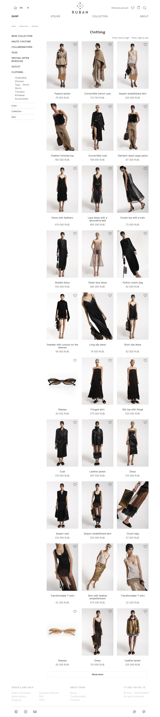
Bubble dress (62, 282)
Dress (133, 471)
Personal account (120, 8)
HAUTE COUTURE (21, 41)
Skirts (18, 88)
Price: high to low (140, 38)
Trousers (20, 91)
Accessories (21, 98)
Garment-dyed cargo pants (133, 155)
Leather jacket (97, 471)
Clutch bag (133, 533)
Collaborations (22, 46)
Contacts (75, 700)
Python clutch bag (133, 282)
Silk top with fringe (132, 409)
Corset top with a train (132, 217)
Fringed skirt (97, 409)
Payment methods (49, 693)
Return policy (18, 696)
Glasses (62, 409)
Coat (62, 471)
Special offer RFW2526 (20, 59)
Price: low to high (120, 38)
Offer (42, 700)
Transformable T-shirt (62, 595)
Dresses (19, 81)
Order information (21, 693)
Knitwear (20, 95)
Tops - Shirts (22, 84)
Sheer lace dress (97, 282)
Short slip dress (132, 344)
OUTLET (15, 66)
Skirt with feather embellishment (97, 597)
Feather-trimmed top (62, 155)
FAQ (41, 696)
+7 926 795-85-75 (134, 687)
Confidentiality (78, 696)
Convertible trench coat (97, 93)
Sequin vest (62, 533)
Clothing (18, 72)
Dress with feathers (62, 217)
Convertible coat (97, 155)
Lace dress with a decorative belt (97, 219)
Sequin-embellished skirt (133, 93)
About (73, 693)
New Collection (21, 35)
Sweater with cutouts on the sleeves (62, 346)
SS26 (14, 52)
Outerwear (21, 77)
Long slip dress (97, 344)
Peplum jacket (62, 93)
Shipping (16, 700)
